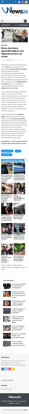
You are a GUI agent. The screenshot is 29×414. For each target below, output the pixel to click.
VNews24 (14, 397)
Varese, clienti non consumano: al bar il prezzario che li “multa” (18, 343)
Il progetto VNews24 (7, 401)
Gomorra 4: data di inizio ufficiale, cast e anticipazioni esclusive (19, 335)
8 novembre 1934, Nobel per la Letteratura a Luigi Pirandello (19, 285)
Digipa (25, 410)
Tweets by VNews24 (7, 380)
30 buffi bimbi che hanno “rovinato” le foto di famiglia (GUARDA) (19, 303)
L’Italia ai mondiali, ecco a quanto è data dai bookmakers (18, 310)
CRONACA (4, 45)
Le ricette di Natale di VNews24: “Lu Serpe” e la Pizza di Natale (18, 327)
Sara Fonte (9, 60)
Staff (15, 401)
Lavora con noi (22, 401)
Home (3, 265)
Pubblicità (11, 403)
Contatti (18, 403)
